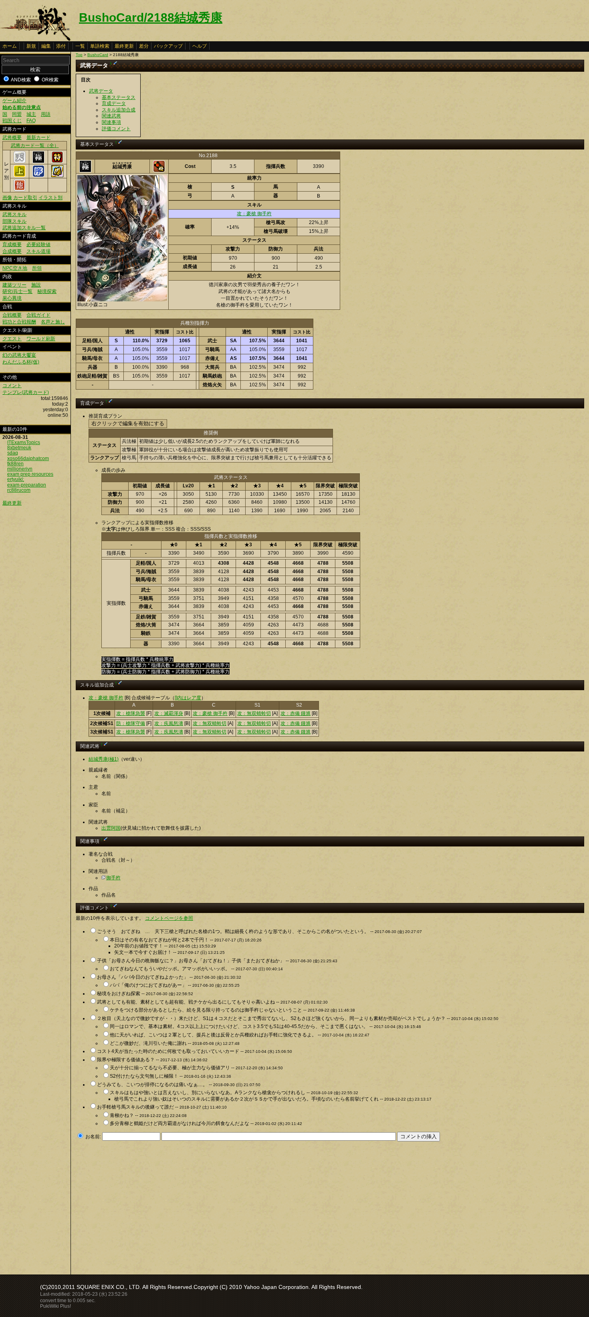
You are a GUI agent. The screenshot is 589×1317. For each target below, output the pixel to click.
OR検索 (50, 80)
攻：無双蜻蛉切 (254, 713)
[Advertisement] (143, 1205)
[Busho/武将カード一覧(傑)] (57, 175)
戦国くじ (12, 120)
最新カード (38, 137)
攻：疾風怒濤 (168, 723)
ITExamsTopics (23, 442)
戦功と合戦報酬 (19, 322)
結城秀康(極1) (104, 759)
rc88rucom (18, 490)
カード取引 (25, 197)
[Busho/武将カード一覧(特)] (57, 161)
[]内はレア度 (188, 698)
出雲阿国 (111, 828)
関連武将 (111, 116)
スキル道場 (38, 251)
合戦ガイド (38, 315)
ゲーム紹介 (14, 100)
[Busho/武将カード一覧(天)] (20, 161)
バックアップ (168, 46)
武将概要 (12, 137)
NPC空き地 (14, 268)
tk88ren (15, 464)
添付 (61, 46)
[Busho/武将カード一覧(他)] (20, 189)
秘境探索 (46, 291)
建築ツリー (14, 285)
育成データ (114, 103)
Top (79, 55)
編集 (46, 46)
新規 (31, 46)
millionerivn (19, 469)
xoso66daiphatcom (28, 458)
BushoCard (97, 55)
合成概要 (12, 251)
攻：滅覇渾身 (168, 713)
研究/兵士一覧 (17, 291)
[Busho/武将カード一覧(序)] (38, 175)
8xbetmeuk (19, 447)
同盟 (17, 114)
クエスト (12, 338)
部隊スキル (14, 221)
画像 (7, 197)
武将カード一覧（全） (35, 145)
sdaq (12, 453)
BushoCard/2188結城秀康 (150, 17)
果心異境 (12, 298)
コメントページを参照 (169, 918)
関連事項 (111, 122)
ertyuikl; (15, 479)
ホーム (9, 46)
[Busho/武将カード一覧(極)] (38, 161)
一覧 (80, 46)
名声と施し (53, 322)
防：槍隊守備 (130, 723)
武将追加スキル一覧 (24, 227)
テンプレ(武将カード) (25, 392)
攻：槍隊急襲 (130, 713)
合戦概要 (12, 315)
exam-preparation (26, 485)
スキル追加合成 (118, 110)
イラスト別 (50, 197)
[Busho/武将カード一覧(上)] (20, 175)
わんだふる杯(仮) (20, 362)
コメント (12, 385)
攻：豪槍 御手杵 (254, 213)
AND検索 (21, 80)
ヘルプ (199, 46)
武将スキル (14, 214)
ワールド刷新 (40, 338)
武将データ (101, 91)
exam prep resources (30, 474)
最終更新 (124, 46)
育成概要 (12, 244)
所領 (37, 268)
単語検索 (99, 46)
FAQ (31, 120)
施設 (36, 285)
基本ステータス (118, 97)
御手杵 (113, 878)
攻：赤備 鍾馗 (295, 713)
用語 (45, 114)
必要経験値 (38, 244)
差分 (144, 46)
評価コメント (116, 128)
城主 (31, 114)
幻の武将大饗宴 (19, 355)
